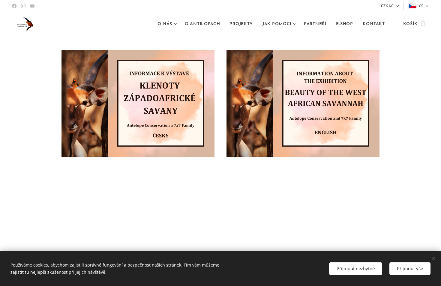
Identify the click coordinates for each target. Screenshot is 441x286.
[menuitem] (168, 24)
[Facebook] (14, 6)
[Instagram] (23, 6)
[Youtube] (32, 6)
